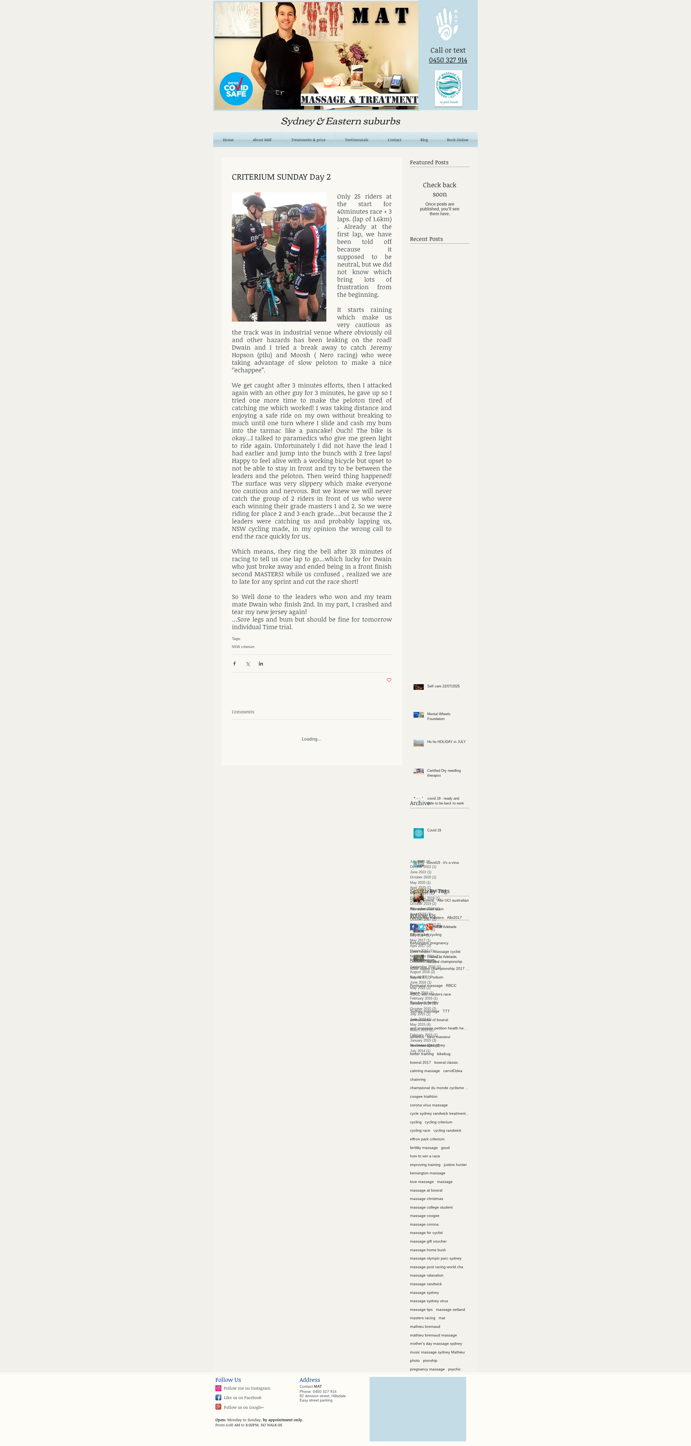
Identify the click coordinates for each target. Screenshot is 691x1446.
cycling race (420, 1126)
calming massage (425, 1067)
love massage (422, 1177)
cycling (416, 1118)
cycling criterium (438, 1118)
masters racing (422, 1314)
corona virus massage (429, 1101)
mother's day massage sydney (436, 1339)
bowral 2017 (420, 1058)
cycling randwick (447, 1126)
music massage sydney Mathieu (437, 1348)
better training (422, 1050)
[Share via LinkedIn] (260, 663)
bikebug (443, 1050)
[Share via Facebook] (234, 663)
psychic (454, 1365)
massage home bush (428, 1246)
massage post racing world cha (436, 1263)
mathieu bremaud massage (433, 1331)
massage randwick (426, 1280)
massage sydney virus (429, 1297)
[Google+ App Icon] (218, 1403)
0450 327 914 (448, 59)
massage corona (424, 1220)
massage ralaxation (426, 1271)
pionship (430, 1356)
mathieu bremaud (425, 1322)
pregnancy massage (427, 1365)
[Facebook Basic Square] (413, 923)
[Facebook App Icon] (218, 1393)
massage (445, 1177)
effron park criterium (427, 1135)
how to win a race (425, 1152)
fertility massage (424, 1143)
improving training (425, 1160)
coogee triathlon (424, 1092)
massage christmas (426, 1194)
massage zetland (450, 1305)
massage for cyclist (426, 1228)
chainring (418, 1075)
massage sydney (424, 1288)
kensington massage (427, 1169)
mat (442, 1314)
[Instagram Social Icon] (218, 1384)
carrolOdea (452, 1067)
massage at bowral (426, 1186)
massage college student (431, 1203)
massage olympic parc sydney (436, 1254)
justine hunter (455, 1160)
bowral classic (446, 1058)
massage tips (421, 1305)
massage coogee (424, 1211)
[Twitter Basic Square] (421, 923)
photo (415, 1356)
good (445, 1143)
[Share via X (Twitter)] (247, 663)
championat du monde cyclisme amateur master (439, 1084)
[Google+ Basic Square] (429, 923)
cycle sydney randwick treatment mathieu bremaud (439, 1109)
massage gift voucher (428, 1237)
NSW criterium (243, 647)
